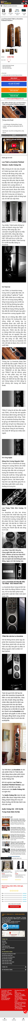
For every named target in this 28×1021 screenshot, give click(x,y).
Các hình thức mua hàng (7, 958)
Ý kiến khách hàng (6, 946)
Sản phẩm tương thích (17, 858)
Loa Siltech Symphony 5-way (20, 871)
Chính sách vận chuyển (7, 960)
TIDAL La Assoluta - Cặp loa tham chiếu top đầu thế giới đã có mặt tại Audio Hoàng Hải (17, 820)
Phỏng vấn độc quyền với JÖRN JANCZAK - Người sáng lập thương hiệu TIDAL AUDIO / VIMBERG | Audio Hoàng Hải (18, 842)
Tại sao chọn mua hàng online (8, 957)
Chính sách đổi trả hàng (7, 963)
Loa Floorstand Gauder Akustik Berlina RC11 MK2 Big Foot (7, 871)
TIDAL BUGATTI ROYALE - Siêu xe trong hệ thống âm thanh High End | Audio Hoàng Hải (17, 828)
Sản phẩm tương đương (6, 858)
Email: (14, 98)
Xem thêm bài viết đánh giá (14, 856)
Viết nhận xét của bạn (14, 906)
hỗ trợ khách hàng (7, 969)
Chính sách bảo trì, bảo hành (8, 962)
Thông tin (4, 967)
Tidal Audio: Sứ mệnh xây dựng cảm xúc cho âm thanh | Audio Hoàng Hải (18, 850)
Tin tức (22, 5)
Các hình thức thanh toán (7, 955)
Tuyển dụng (4, 942)
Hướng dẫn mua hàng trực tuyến (9, 953)
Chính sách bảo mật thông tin (8, 947)
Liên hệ (3, 949)
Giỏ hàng (25, 5)
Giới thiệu (4, 941)
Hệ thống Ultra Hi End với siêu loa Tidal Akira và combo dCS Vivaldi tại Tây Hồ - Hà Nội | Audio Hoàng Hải (18, 835)
